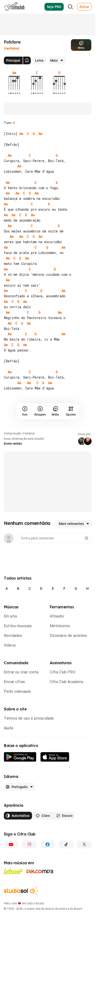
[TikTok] (66, 844)
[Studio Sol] (21, 891)
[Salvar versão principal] (27, 60)
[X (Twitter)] (84, 844)
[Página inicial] (14, 7)
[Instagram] (29, 844)
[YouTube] (11, 844)
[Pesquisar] (70, 7)
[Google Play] (20, 757)
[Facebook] (47, 844)
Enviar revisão (13, 443)
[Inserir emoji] (86, 538)
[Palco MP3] (40, 871)
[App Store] (54, 757)
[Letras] (13, 871)
